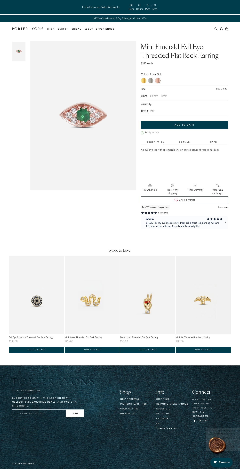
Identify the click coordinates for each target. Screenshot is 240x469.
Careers (162, 418)
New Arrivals (129, 399)
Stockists (163, 409)
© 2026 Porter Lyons (23, 463)
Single (144, 110)
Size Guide (221, 88)
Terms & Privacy (168, 428)
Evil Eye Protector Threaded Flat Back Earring (31, 337)
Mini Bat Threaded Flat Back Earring (193, 337)
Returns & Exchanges (172, 404)
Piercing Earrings (133, 404)
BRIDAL (76, 29)
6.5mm (154, 95)
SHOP (51, 29)
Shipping (162, 399)
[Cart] (226, 28)
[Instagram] (200, 421)
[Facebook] (194, 421)
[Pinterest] (206, 421)
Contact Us (200, 416)
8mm (164, 95)
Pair (152, 110)
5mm (144, 95)
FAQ (158, 423)
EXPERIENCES (105, 29)
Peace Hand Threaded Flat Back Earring (139, 337)
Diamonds (127, 414)
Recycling (163, 414)
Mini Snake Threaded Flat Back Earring (83, 337)
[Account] (221, 28)
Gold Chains (129, 409)
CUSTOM (62, 29)
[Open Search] (216, 28)
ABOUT (88, 29)
